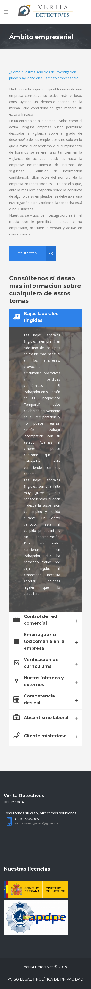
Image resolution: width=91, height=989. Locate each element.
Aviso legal (20, 979)
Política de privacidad (59, 979)
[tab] (45, 318)
